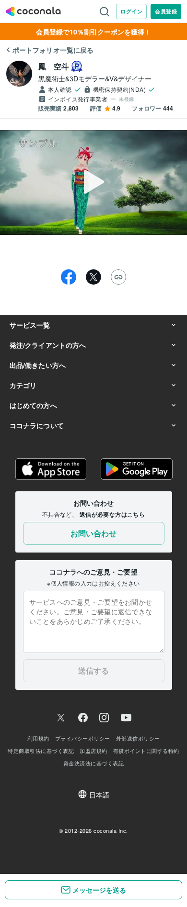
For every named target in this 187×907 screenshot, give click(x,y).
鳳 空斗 (53, 66)
